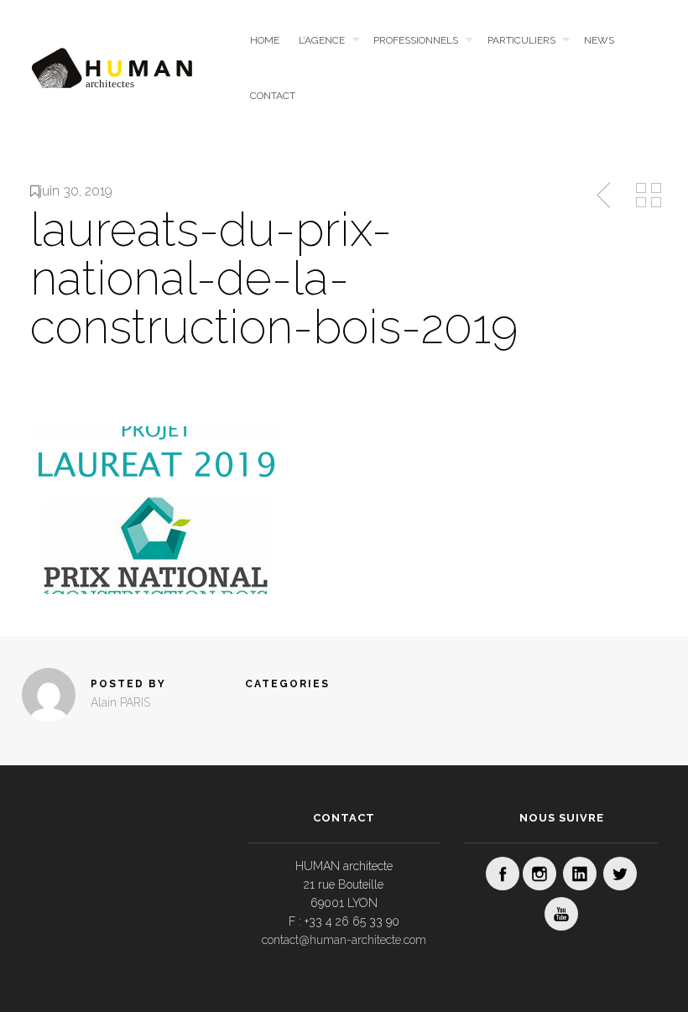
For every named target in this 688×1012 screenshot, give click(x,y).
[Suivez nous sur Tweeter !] (620, 873)
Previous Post (605, 195)
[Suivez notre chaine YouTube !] (561, 914)
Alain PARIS (120, 702)
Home (264, 40)
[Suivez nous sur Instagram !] (539, 873)
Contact (272, 96)
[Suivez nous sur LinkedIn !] (580, 873)
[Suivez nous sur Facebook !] (502, 873)
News (599, 40)
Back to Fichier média (648, 195)
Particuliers (521, 40)
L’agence (322, 40)
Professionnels (415, 40)
